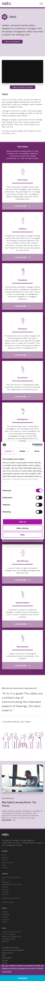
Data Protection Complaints (13, 950)
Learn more (21, 206)
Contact (5, 868)
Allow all (22, 522)
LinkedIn (5, 912)
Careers (5, 963)
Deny (22, 535)
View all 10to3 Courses (23, 87)
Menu (41, 4)
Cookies (5, 960)
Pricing (4, 860)
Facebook (5, 919)
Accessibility (6, 958)
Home (4, 855)
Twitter (4, 922)
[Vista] (6, 4)
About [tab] (36, 451)
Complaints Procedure (10, 947)
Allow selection (22, 528)
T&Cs (4, 955)
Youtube (5, 917)
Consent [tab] (8, 451)
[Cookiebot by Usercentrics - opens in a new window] (32, 444)
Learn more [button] (7, 972)
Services (5, 857)
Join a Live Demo (12, 42)
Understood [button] (22, 978)
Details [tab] (22, 451)
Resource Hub (7, 863)
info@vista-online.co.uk (11, 898)
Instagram (5, 914)
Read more (6, 820)
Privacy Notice (7, 953)
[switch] (39, 497)
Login (4, 865)
